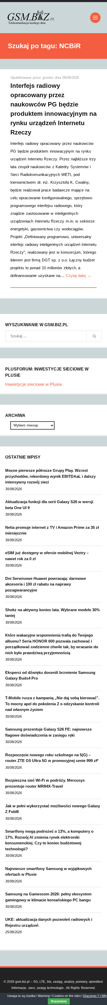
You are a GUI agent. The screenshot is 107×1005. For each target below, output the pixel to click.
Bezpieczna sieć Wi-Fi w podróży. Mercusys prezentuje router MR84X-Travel (45, 783)
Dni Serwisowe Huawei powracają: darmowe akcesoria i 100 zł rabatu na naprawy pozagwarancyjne (45, 584)
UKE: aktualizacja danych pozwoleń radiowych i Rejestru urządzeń (48, 922)
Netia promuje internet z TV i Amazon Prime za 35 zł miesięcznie (52, 530)
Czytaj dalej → (78, 275)
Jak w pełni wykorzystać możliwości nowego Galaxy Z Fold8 (52, 809)
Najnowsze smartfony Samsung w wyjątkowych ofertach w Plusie (48, 871)
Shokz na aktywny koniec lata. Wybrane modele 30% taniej (52, 613)
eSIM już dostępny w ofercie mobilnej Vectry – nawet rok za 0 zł (47, 556)
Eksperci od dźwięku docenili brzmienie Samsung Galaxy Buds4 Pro (50, 675)
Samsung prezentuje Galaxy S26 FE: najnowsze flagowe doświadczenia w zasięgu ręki (48, 732)
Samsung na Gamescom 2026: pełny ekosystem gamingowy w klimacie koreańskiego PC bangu (48, 897)
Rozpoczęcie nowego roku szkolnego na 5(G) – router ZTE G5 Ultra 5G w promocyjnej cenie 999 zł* (51, 758)
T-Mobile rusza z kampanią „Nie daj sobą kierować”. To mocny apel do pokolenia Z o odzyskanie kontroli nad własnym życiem (52, 704)
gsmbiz (49, 78)
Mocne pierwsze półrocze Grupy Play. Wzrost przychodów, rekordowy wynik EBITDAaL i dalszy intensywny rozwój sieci (50, 476)
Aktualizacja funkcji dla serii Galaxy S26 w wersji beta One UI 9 (49, 505)
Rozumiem (59, 1001)
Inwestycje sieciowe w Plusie (33, 384)
